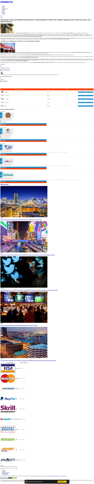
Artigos (3, 6)
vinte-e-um (4, 9)
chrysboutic (6, 2)
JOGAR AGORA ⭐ (62, 481)
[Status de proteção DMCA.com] (14, 478)
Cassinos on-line (4, 8)
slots (3, 11)
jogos (3, 7)
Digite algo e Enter (3, 468)
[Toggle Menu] (0, 4)
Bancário (3, 12)
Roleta (3, 10)
